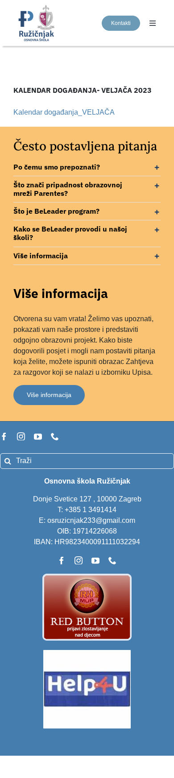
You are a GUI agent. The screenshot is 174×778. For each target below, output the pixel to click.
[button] (87, 167)
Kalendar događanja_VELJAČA (64, 112)
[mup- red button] (87, 577)
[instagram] (21, 436)
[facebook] (4, 436)
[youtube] (38, 436)
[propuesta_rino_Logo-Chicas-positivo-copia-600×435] (37, 7)
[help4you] (87, 653)
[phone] (55, 436)
